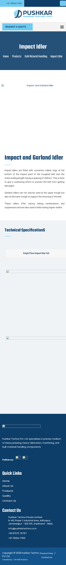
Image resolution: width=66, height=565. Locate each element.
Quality (6, 496)
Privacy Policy (46, 553)
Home (6, 56)
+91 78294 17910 (16, 538)
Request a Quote (15, 26)
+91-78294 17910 (14, 3)
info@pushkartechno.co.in (22, 528)
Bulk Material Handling (36, 56)
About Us (7, 486)
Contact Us (9, 501)
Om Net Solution (21, 559)
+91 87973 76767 (17, 533)
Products (16, 56)
